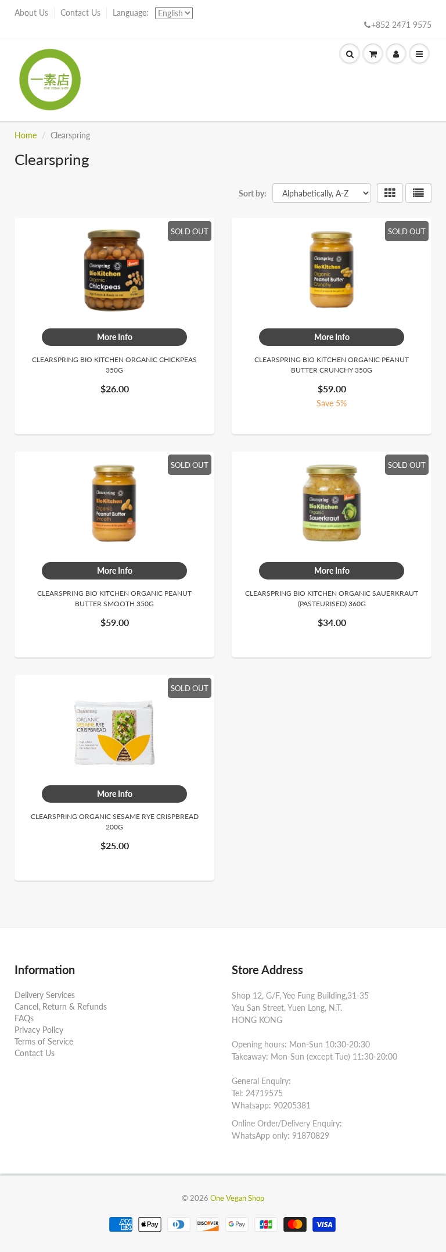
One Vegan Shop (237, 1198)
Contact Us (80, 12)
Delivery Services (45, 995)
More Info (114, 337)
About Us (31, 12)
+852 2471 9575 (401, 25)
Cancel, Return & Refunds (61, 1006)
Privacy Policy (39, 1030)
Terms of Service (44, 1041)
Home (26, 135)
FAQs (24, 1018)
